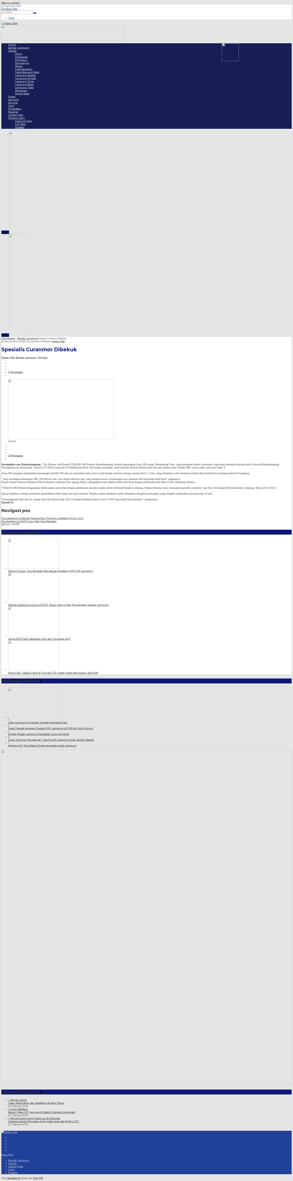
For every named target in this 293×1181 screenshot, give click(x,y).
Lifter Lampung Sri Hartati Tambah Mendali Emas (37, 722)
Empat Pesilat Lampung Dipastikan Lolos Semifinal (38, 734)
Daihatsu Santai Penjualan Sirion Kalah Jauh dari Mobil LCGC (43, 1121)
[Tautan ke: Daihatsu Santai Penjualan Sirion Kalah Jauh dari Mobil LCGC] (34, 1118)
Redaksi (12, 1172)
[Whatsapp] (15, 372)
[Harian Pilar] (9, 9)
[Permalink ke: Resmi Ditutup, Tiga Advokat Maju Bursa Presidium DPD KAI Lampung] (33, 568)
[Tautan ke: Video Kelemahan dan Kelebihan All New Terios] (17, 1100)
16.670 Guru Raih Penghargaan (29, 521)
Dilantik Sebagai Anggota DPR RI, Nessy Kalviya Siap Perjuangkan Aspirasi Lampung (58, 605)
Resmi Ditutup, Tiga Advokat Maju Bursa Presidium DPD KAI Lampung (50, 571)
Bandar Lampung (26, 357)
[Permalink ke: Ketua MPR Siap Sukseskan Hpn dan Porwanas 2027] (33, 635)
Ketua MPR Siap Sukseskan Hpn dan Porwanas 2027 (39, 638)
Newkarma (13, 1178)
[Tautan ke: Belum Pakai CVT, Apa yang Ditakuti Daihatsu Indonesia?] (18, 1109)
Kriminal (42, 357)
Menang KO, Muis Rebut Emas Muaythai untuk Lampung (42, 745)
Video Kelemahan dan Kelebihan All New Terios (36, 1103)
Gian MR (38, 1178)
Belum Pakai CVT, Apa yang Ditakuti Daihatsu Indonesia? (42, 1112)
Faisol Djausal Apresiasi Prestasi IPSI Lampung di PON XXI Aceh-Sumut (50, 728)
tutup (5, 232)
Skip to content (10, 2)
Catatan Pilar (15, 1166)
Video (11, 1169)
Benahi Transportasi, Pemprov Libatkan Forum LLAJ (42, 518)
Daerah (12, 1163)
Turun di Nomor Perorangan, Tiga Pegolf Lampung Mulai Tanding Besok (51, 739)
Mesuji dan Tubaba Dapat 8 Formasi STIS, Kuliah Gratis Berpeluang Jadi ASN (53, 672)
